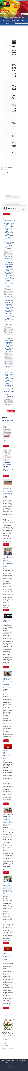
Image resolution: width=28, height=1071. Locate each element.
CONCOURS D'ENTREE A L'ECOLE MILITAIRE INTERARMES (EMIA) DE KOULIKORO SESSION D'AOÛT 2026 (9, 345)
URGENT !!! (6, 620)
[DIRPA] (7, 431)
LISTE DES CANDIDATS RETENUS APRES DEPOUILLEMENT (8, 466)
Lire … (6, 446)
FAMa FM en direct (21, 20)
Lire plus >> (10, 411)
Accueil (5, 17)
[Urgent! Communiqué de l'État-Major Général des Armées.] (7, 746)
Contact (13, 13)
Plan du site (7, 13)
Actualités (12, 20)
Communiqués (5, 20)
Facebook (1, 11)
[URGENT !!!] (7, 616)
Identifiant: (7, 195)
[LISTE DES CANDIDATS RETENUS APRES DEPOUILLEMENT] (7, 455)
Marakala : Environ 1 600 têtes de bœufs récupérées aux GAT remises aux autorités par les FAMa (8, 491)
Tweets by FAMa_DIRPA (7, 420)
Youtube (8, 11)
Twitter (3, 11)
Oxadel (20, 1062)
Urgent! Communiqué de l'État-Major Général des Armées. (8, 754)
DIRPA (5, 439)
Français (24, 14)
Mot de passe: (8, 200)
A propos (11, 17)
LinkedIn (5, 11)
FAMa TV (7, 23)
